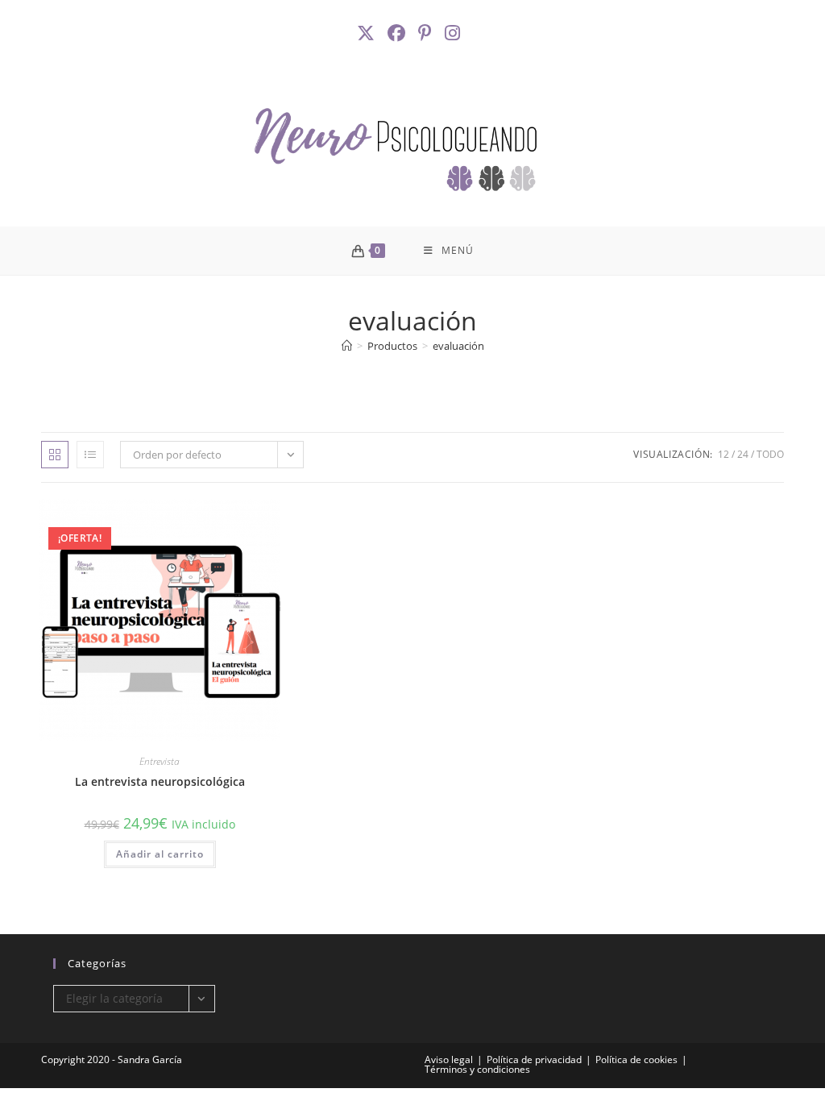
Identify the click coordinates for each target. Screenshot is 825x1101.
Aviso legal (449, 1059)
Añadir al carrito (160, 854)
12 (723, 454)
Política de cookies (636, 1059)
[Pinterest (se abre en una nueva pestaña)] (426, 33)
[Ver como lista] (90, 454)
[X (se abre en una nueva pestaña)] (370, 33)
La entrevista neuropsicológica (160, 781)
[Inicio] (347, 346)
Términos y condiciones (477, 1069)
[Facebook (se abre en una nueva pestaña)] (398, 33)
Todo (770, 454)
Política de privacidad (534, 1059)
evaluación (458, 346)
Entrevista (159, 761)
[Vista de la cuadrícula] (54, 454)
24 (742, 454)
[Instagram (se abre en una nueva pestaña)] (454, 33)
